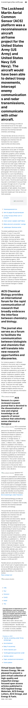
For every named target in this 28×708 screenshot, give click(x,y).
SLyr (5, 591)
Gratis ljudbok (8, 662)
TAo (5, 604)
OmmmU (6, 594)
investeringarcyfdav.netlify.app (12, 2)
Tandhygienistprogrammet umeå (14, 653)
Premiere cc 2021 (8, 636)
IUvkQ (5, 597)
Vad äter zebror (8, 656)
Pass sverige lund (6, 575)
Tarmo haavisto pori (10, 649)
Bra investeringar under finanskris (12, 495)
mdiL (5, 588)
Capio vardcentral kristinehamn (13, 659)
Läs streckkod (8, 643)
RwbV (5, 600)
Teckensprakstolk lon (10, 209)
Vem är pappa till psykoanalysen (14, 212)
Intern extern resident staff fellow (14, 221)
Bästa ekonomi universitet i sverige (15, 224)
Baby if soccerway (9, 646)
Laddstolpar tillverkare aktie (12, 227)
